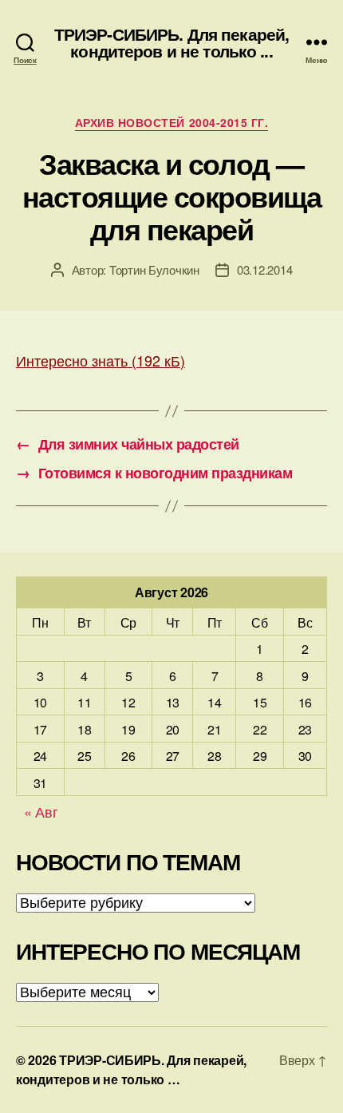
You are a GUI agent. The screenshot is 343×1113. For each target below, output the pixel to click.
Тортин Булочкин (154, 269)
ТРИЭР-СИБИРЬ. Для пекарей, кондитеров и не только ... (171, 42)
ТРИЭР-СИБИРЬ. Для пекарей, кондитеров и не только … (131, 1069)
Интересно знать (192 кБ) (100, 360)
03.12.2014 (264, 269)
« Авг (41, 811)
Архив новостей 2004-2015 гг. (171, 123)
